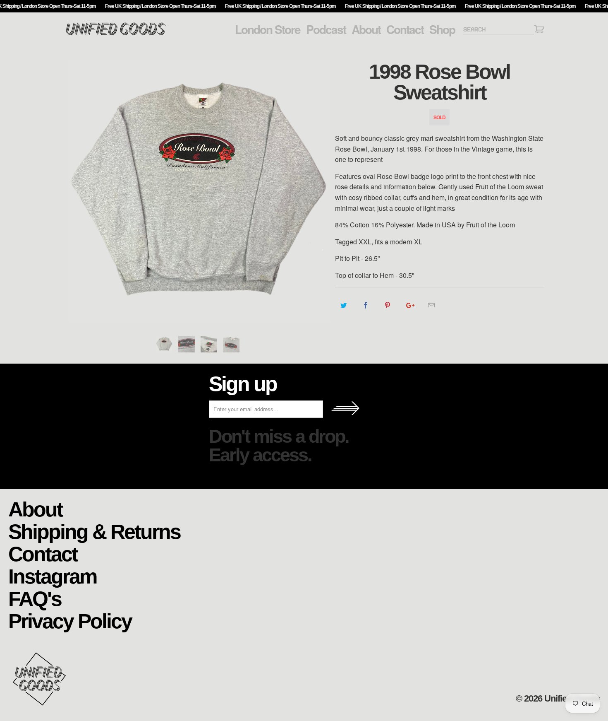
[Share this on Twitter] (344, 305)
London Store (267, 29)
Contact (405, 29)
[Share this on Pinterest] (388, 305)
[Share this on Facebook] (366, 305)
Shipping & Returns (94, 531)
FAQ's (34, 598)
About (366, 29)
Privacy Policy (70, 621)
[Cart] (539, 30)
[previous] (78, 191)
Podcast (326, 29)
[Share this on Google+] (410, 305)
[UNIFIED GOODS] (116, 34)
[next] (320, 191)
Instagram (52, 576)
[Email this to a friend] (431, 305)
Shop (442, 29)
